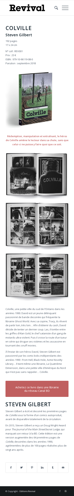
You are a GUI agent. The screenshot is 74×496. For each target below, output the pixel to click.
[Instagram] (65, 491)
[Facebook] (60, 491)
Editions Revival (27, 491)
